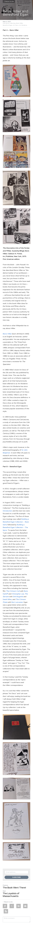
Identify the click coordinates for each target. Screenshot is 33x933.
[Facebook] (5, 906)
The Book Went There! (14, 887)
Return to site (9, 1)
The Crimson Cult (13, 591)
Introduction (7, 511)
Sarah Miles (7, 599)
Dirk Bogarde (18, 597)
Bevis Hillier (7, 334)
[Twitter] (12, 906)
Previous (5, 885)
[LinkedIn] (18, 906)
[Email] (25, 906)
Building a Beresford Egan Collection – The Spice (15, 527)
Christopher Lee (18, 594)
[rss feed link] (6, 911)
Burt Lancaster (17, 602)
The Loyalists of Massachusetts (11, 895)
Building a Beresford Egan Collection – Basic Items (16, 522)
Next (4, 891)
